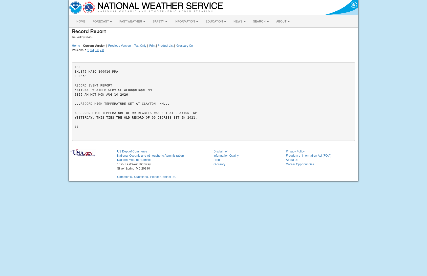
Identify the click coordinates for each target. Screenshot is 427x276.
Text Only (140, 45)
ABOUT (281, 21)
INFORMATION (185, 21)
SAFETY (159, 21)
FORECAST (101, 21)
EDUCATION (215, 21)
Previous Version (119, 45)
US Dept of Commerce (132, 151)
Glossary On (184, 45)
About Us (292, 159)
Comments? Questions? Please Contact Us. (146, 176)
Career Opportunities (300, 164)
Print (152, 45)
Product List (165, 45)
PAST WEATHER (131, 21)
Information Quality (226, 155)
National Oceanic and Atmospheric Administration (150, 155)
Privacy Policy (295, 151)
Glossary (219, 164)
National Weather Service (134, 159)
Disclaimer (221, 151)
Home (76, 45)
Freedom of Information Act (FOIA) (308, 155)
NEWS (238, 21)
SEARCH (259, 21)
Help (217, 159)
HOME (80, 21)
